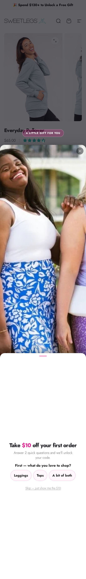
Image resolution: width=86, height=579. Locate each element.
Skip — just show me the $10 (43, 488)
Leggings (21, 475)
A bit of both (62, 475)
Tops (40, 475)
